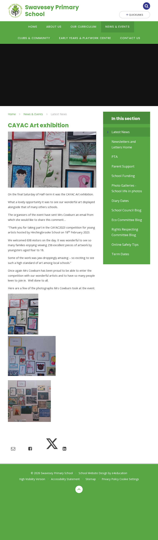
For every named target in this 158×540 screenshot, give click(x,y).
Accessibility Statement (65, 479)
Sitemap (91, 479)
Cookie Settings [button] (129, 479)
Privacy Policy (110, 479)
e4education (119, 473)
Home (12, 114)
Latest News (59, 114)
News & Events (33, 114)
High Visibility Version (32, 479)
